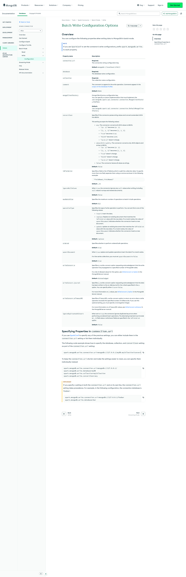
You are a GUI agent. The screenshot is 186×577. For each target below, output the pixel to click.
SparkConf (74, 335)
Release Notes (24, 69)
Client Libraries (8, 43)
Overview (22, 35)
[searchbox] (138, 14)
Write (104, 20)
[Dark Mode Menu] (181, 13)
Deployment (7, 27)
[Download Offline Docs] (41, 573)
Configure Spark (24, 42)
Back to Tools (25, 22)
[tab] (22, 13)
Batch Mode (96, 20)
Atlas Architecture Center (7, 55)
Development (7, 32)
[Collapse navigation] (46, 573)
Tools (73, 20)
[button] (140, 5)
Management (7, 38)
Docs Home (66, 20)
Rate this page (157, 25)
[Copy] (143, 352)
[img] (154, 29)
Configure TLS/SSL (25, 45)
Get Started (175, 5)
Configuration (29, 59)
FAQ (20, 66)
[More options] (140, 25)
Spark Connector (83, 20)
